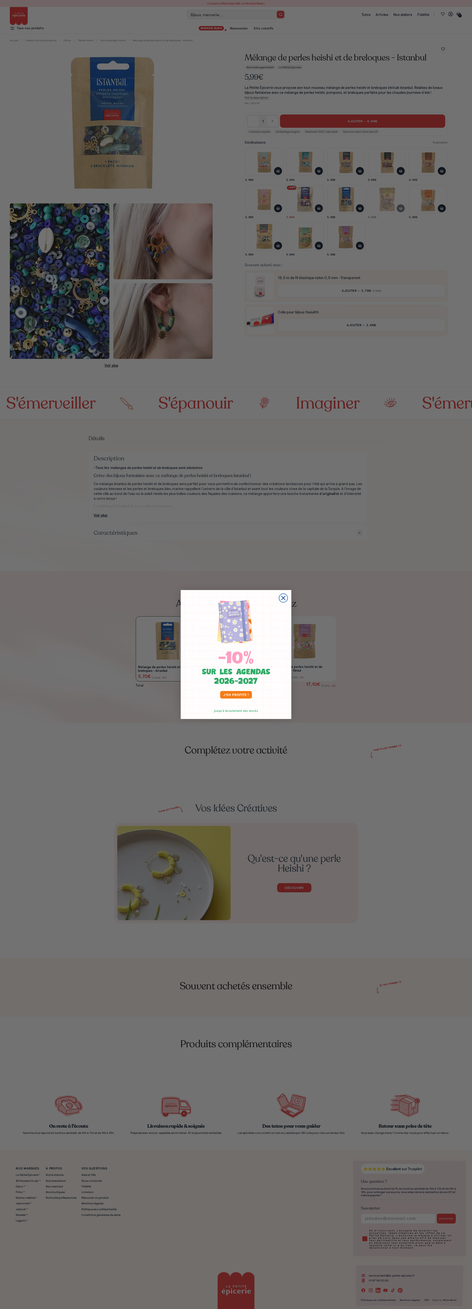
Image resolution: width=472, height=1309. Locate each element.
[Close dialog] (283, 598)
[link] (236, 654)
